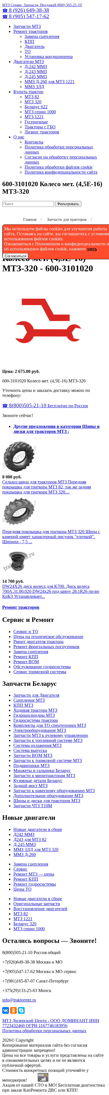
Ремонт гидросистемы (34, 884)
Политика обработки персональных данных (44, 1030)
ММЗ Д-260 (24, 854)
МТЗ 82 (32, 96)
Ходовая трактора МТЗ (35, 710)
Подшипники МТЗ (31, 765)
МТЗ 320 (33, 101)
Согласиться (15, 256)
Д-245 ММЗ (36, 76)
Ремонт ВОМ (26, 661)
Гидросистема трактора (35, 720)
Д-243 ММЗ (36, 71)
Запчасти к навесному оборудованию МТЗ (54, 790)
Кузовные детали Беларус (37, 780)
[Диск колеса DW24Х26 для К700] (19, 576)
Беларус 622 (36, 106)
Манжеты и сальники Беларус (42, 770)
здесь (92, 248)
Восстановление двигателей (40, 908)
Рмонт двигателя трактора (38, 641)
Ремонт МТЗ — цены (33, 874)
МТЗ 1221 (34, 116)
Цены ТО (22, 889)
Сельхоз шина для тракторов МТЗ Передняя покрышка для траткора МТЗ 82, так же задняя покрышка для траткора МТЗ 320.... (46, 487)
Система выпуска (30, 750)
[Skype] (21, 1010)
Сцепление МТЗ (29, 700)
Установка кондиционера (49, 56)
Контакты (34, 142)
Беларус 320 (24, 923)
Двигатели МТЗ (28, 61)
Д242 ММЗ (23, 834)
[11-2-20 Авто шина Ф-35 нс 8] (19, 471)
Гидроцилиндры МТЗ (34, 715)
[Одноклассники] (13, 1010)
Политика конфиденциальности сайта (61, 172)
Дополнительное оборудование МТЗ (48, 795)
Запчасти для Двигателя (36, 695)
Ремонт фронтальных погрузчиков (46, 646)
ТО (28, 51)
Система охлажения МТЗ (37, 745)
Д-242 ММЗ (36, 66)
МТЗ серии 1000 (40, 111)
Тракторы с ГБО (40, 126)
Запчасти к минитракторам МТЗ (44, 775)
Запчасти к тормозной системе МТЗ (47, 760)
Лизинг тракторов (42, 132)
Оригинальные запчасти (36, 903)
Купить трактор (28, 91)
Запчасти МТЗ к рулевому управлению (50, 735)
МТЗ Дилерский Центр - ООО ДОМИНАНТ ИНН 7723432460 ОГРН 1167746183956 (50, 1023)
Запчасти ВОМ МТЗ (32, 755)
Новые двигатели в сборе (37, 829)
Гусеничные (36, 121)
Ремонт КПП (25, 656)
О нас (18, 137)
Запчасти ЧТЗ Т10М (32, 805)
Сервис (20, 869)
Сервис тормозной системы (39, 671)
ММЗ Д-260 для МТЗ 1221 (50, 81)
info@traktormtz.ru (19, 1000)
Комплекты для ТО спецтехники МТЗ (49, 725)
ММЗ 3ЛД (34, 86)
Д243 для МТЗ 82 (29, 839)
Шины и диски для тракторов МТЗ (46, 800)
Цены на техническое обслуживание (48, 636)
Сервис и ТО (25, 631)
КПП (29, 41)
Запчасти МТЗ (27, 26)
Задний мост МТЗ (30, 785)
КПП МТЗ (23, 705)
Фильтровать (68, 204)
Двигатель (34, 46)
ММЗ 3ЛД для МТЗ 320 (35, 849)
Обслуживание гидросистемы (42, 666)
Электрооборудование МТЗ (39, 730)
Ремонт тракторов (30, 31)
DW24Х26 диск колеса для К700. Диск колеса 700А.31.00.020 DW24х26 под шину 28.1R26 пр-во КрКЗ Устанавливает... (50, 591)
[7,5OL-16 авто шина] (19, 526)
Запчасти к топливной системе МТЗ (47, 740)
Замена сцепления (42, 36)
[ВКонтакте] (5, 1010)
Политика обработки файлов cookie (59, 167)
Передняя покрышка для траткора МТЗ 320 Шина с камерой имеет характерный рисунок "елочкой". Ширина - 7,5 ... (51, 536)
